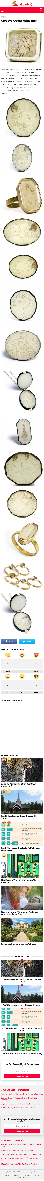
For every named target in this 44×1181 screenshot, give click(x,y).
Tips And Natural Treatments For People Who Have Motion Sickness (19, 913)
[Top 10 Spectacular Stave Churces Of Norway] (22, 802)
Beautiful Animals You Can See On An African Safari (18, 785)
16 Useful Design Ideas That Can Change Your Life (19, 1164)
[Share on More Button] (39, 641)
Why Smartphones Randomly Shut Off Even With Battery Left (21, 1159)
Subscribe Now (22, 1076)
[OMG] (9, 759)
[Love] (4, 759)
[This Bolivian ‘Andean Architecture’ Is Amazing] (22, 866)
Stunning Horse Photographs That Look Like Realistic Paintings (20, 1099)
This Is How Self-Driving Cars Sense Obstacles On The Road (21, 1145)
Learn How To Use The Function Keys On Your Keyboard (21, 1154)
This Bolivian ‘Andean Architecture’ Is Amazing (18, 881)
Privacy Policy (25, 1175)
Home (7, 1175)
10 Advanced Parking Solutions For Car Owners (18, 1150)
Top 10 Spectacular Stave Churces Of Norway (18, 817)
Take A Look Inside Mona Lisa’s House (18, 944)
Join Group (15, 1175)
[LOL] (4, 791)
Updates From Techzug (14, 1140)
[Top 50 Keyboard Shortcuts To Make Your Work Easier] (22, 834)
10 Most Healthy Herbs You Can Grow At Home (18, 1108)
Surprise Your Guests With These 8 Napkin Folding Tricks (21, 1104)
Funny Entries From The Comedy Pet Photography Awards (22, 1094)
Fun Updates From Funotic (16, 1090)
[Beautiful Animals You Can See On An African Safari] (22, 770)
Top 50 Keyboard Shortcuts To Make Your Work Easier (20, 849)
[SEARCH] (41, 9)
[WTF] (9, 791)
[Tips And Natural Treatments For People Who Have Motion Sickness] (22, 898)
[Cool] (4, 823)
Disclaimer (35, 1175)
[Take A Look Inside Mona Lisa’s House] (22, 930)
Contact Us (22, 1177)
